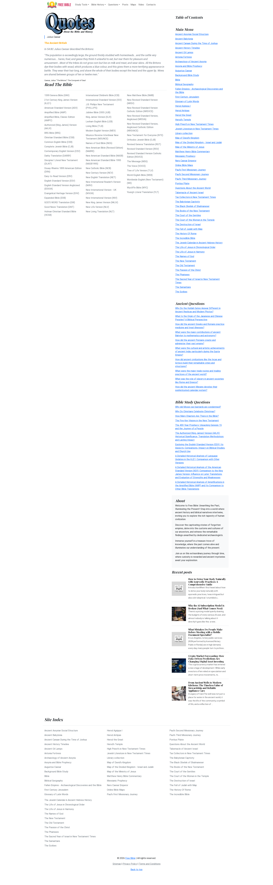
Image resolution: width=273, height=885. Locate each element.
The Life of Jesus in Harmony (190, 251)
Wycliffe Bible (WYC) (137, 187)
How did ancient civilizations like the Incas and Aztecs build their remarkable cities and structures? (198, 363)
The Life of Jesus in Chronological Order (195, 247)
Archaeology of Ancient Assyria (190, 61)
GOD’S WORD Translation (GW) (59, 202)
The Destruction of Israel (188, 224)
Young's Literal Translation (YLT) (143, 192)
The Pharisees (182, 274)
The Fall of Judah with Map (188, 229)
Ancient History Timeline (187, 47)
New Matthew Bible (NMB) (140, 95)
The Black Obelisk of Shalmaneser (192, 206)
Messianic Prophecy (185, 156)
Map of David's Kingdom (187, 137)
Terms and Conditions (150, 864)
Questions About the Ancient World (193, 188)
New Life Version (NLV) (97, 207)
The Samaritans (183, 287)
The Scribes (181, 291)
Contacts (151, 4)
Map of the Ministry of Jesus (189, 147)
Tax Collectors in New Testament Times (195, 197)
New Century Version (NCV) (99, 172)
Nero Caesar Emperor (185, 160)
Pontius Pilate (182, 183)
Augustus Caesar (183, 70)
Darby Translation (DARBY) (57, 155)
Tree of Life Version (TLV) (140, 170)
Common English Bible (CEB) (58, 142)
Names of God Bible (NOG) (99, 143)
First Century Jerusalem (187, 96)
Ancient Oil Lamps (184, 52)
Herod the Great (183, 115)
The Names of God (184, 256)
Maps (133, 4)
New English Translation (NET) (101, 177)
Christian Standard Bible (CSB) (59, 137)
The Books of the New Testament (192, 210)
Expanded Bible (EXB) (55, 198)
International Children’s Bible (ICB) (102, 95)
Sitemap (117, 864)
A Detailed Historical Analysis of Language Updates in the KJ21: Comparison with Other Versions (197, 459)
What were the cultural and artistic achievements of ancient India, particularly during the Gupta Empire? (200, 351)
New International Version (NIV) (101, 198)
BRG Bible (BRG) (52, 133)
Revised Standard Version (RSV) (143, 149)
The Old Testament (185, 265)
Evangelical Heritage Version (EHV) (61, 193)
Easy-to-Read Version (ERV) (58, 176)
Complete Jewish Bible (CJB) (59, 146)
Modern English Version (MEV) (101, 130)
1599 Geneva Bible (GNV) (56, 95)
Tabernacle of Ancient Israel (189, 192)
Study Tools (81, 4)
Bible (177, 79)
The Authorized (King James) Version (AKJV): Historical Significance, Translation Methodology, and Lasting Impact (199, 436)
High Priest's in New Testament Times (194, 124)
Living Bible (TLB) (94, 126)
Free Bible (130, 858)
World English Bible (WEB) (140, 175)
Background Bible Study (187, 75)
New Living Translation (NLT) (100, 211)
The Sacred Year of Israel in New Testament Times (70, 836)
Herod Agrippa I (183, 106)
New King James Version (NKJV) (102, 202)
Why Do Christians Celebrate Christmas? (195, 411)
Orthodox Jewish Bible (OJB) (141, 139)
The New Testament (185, 260)
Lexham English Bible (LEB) (99, 121)
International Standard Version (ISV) (104, 100)
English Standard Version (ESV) (59, 180)
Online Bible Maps (184, 165)
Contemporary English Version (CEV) (62, 151)
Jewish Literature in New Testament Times (197, 128)
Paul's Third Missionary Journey (190, 178)
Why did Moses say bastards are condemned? (198, 407)
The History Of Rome (186, 233)
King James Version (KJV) (98, 117)
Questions (113, 4)
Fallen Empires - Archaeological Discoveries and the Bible (73, 785)
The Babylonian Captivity (187, 201)
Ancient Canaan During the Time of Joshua (196, 43)
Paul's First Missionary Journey (190, 169)
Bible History (97, 4)
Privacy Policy (130, 864)
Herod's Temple (183, 119)
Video (141, 4)
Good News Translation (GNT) (59, 207)
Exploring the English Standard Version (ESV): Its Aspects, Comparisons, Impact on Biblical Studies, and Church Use (200, 448)
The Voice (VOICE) (136, 166)
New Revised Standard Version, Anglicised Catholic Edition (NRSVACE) (142, 127)
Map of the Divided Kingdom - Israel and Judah (198, 142)
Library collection (184, 133)
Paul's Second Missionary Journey (192, 174)
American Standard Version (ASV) (60, 108)
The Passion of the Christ (188, 270)
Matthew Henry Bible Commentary (192, 151)
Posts (125, 4)
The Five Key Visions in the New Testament (197, 420)
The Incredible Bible (185, 238)
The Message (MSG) (137, 161)
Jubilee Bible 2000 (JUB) (98, 112)
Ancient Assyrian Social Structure (192, 34)
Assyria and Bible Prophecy (188, 66)
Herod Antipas (182, 110)
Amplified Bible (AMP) (55, 112)
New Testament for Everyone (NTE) (145, 135)
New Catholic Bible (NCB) (98, 168)
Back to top (136, 869)
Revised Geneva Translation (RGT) (144, 144)
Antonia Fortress (183, 57)
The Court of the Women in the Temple (195, 219)
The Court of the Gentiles (188, 215)
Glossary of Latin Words (187, 101)
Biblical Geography (184, 84)
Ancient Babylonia (184, 38)
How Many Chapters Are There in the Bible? (197, 416)
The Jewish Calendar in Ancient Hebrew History (199, 242)
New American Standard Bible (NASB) (104, 155)
